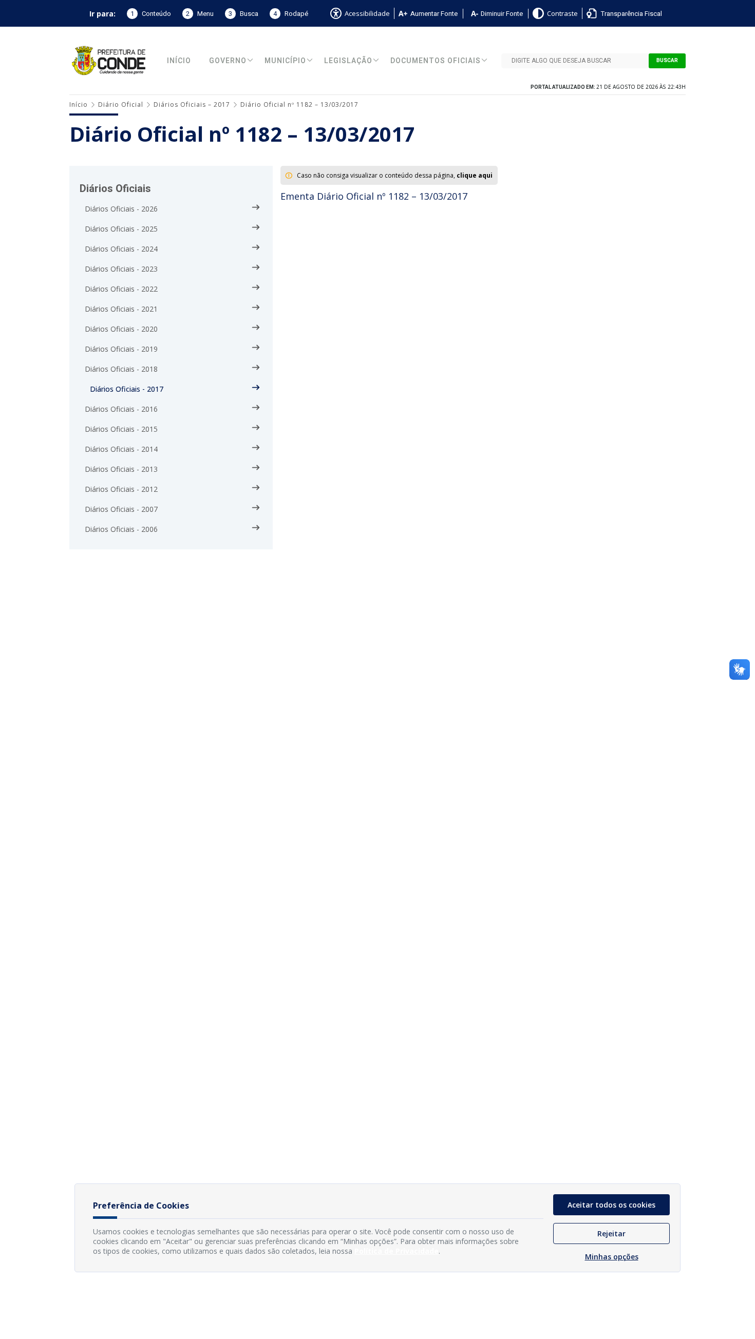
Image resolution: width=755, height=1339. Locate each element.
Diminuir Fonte (502, 13)
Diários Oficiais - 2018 (121, 369)
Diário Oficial (120, 104)
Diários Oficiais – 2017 (192, 104)
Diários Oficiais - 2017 (126, 389)
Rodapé (290, 13)
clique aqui (475, 175)
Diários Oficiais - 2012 (121, 489)
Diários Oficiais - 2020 (121, 329)
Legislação (348, 60)
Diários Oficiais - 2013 (121, 469)
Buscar (667, 60)
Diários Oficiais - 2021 (121, 309)
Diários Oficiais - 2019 (121, 349)
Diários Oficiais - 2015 (121, 429)
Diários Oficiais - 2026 (121, 209)
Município (285, 60)
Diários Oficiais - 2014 (121, 449)
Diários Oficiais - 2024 (121, 249)
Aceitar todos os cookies (611, 1205)
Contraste (562, 13)
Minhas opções (611, 1256)
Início (179, 60)
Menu (200, 13)
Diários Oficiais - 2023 (121, 269)
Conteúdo (150, 13)
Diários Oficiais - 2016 (121, 409)
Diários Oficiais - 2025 (121, 229)
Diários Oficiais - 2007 (121, 509)
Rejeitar (611, 1233)
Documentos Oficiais (435, 60)
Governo (228, 60)
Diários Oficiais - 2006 (121, 529)
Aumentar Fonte (434, 13)
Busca (243, 13)
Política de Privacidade (396, 1251)
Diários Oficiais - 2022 (121, 289)
